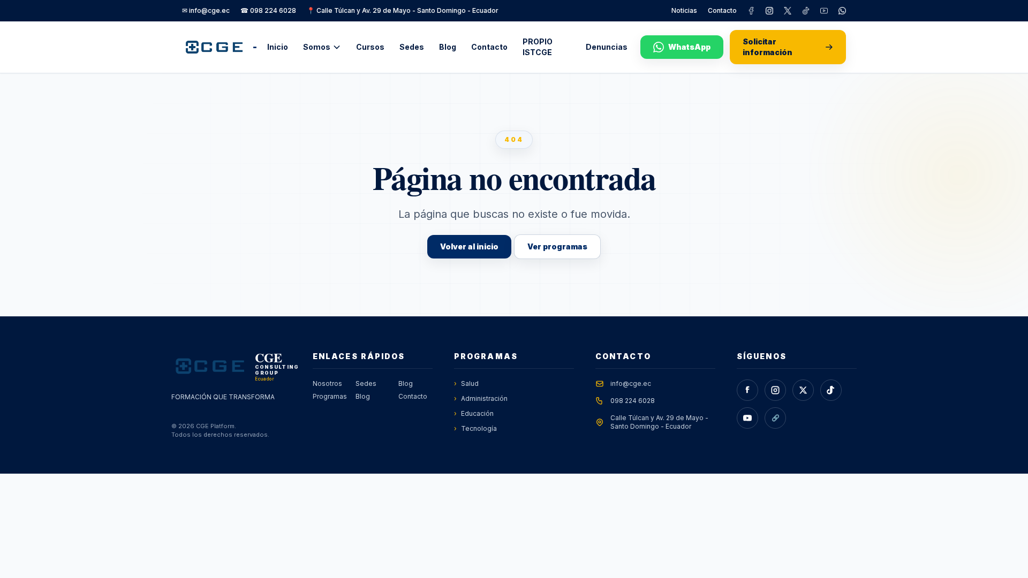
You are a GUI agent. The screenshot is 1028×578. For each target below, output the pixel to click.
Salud (466, 383)
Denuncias (607, 46)
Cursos (370, 46)
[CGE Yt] (824, 10)
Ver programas (557, 246)
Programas (330, 396)
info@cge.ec (630, 383)
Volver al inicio (469, 246)
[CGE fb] (751, 10)
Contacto (722, 10)
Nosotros (327, 383)
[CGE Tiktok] (806, 10)
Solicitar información (767, 47)
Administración (481, 398)
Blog (447, 46)
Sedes (411, 46)
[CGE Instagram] (769, 10)
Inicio (277, 46)
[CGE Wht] (842, 10)
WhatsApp (689, 46)
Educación (474, 413)
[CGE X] (787, 10)
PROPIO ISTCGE (538, 47)
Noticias (684, 10)
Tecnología (475, 428)
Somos (316, 46)
